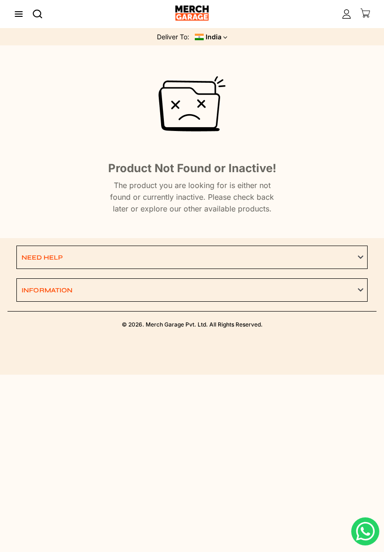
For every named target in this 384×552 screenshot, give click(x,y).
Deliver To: (173, 37)
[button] (192, 257)
